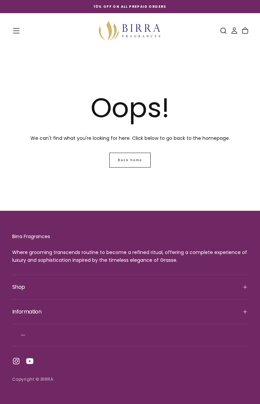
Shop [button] (18, 287)
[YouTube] (30, 361)
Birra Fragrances (31, 236)
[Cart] (245, 30)
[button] (16, 31)
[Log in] (234, 30)
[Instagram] (16, 361)
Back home (130, 160)
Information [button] (26, 311)
